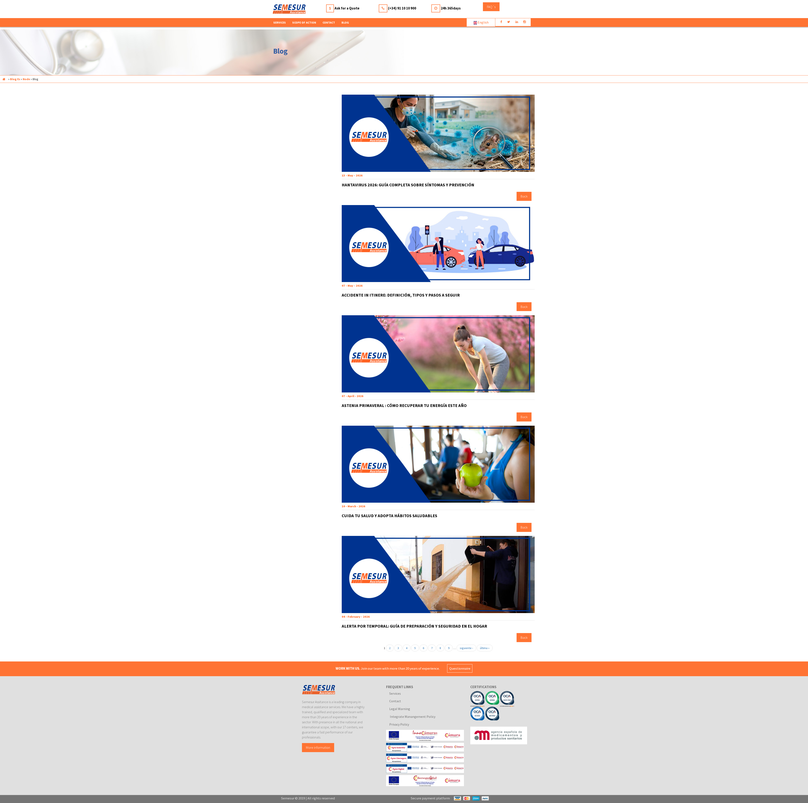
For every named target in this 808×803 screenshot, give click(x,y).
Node (26, 79)
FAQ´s (491, 6)
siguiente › (466, 648)
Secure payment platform (430, 798)
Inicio (4, 79)
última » (484, 648)
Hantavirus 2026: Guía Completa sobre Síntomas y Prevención (408, 185)
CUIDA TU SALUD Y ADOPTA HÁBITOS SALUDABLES (389, 515)
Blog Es (15, 79)
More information (318, 747)
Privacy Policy (399, 724)
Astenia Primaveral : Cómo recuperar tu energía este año (404, 405)
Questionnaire (459, 668)
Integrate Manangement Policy (412, 716)
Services (395, 693)
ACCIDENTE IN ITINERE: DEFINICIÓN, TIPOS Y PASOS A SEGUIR (401, 295)
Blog (345, 22)
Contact (329, 22)
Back (524, 196)
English (483, 22)
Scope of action (304, 22)
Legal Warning (399, 709)
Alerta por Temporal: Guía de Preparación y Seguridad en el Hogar (414, 626)
